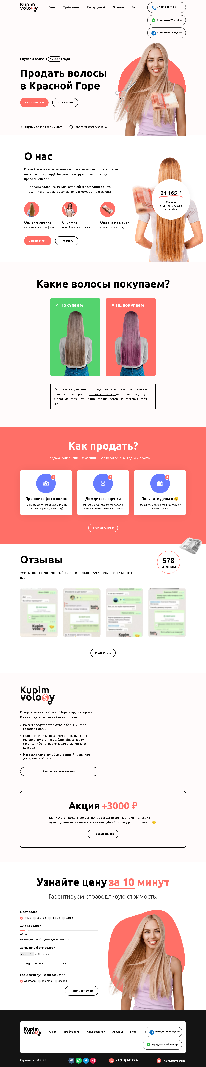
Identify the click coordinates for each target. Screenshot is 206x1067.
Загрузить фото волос (37, 947)
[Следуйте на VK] (71, 1061)
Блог (134, 7)
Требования (71, 7)
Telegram (47, 980)
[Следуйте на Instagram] (93, 1061)
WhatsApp (56, 508)
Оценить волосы (38, 241)
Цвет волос (28, 912)
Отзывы (118, 7)
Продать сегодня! (104, 834)
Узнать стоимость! (83, 990)
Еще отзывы (105, 653)
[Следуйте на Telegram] (86, 1061)
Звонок (62, 980)
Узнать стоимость (34, 102)
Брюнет (41, 917)
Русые (27, 917)
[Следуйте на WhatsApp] (79, 1061)
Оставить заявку (104, 528)
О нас (52, 7)
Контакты (68, 241)
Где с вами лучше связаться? (42, 975)
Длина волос (30, 925)
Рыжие (56, 917)
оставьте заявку (102, 394)
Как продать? (96, 7)
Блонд (69, 917)
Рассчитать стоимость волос (60, 771)
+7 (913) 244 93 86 (127, 1060)
